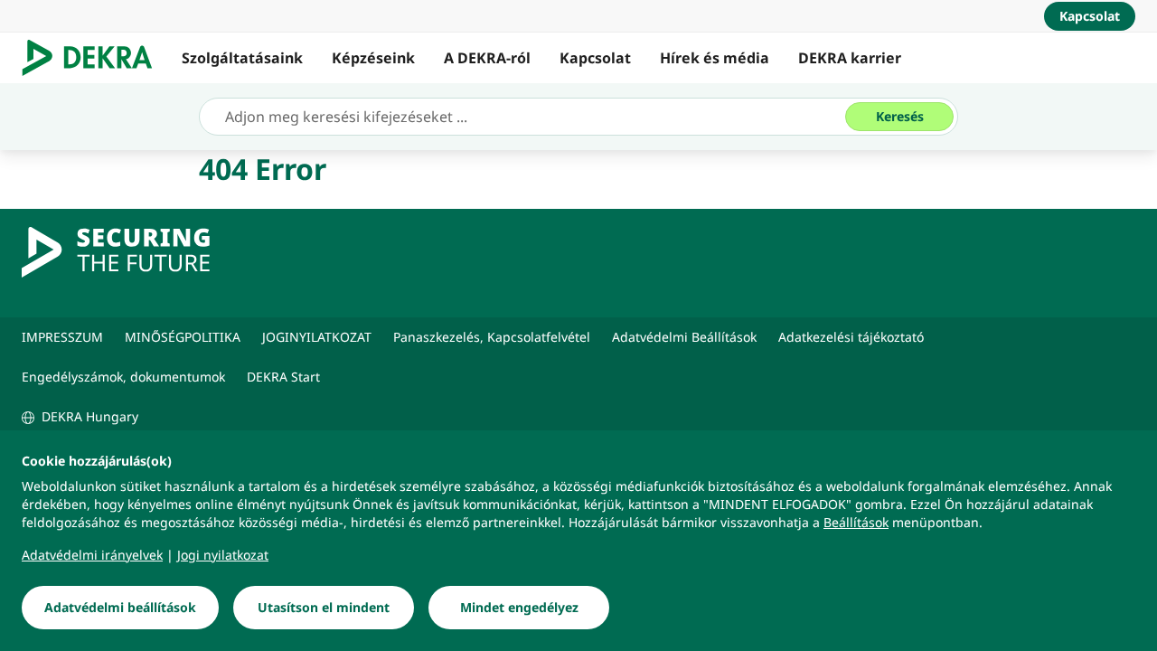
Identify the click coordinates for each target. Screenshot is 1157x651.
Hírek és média (714, 58)
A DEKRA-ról (487, 58)
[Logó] (94, 58)
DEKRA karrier (849, 58)
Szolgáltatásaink (242, 58)
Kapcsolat (595, 58)
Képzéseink (373, 58)
